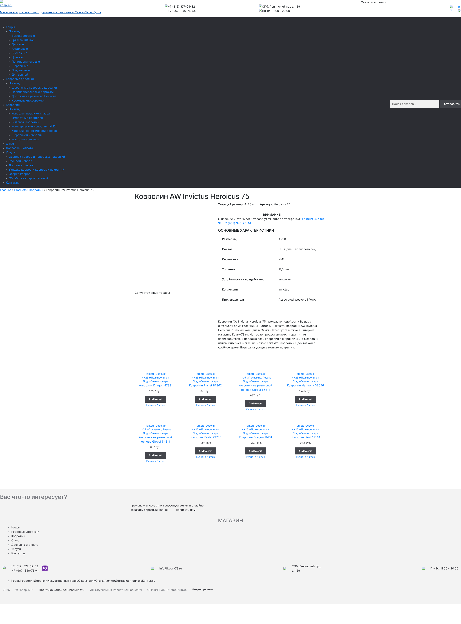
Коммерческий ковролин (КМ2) (34, 126)
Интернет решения (203, 589)
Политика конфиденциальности (61, 590)
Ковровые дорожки (20, 79)
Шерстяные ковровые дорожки (34, 87)
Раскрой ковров (20, 161)
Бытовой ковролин (25, 122)
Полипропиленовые (26, 61)
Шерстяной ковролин (27, 135)
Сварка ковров (19, 174)
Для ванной (20, 74)
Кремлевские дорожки (28, 100)
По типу (14, 31)
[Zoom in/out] (22, 607)
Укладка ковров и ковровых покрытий (36, 169)
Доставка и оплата (19, 148)
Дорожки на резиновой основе (34, 96)
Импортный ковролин (27, 118)
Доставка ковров (21, 165)
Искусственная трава (62, 580)
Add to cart (155, 399)
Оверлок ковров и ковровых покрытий (37, 156)
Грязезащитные (23, 40)
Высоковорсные (23, 35)
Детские (18, 44)
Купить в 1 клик (155, 405)
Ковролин (13, 105)
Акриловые (20, 48)
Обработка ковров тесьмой (28, 178)
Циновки (18, 57)
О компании (86, 580)
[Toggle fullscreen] (13, 607)
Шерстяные (20, 66)
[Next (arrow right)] (13, 612)
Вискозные (19, 53)
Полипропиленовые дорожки (33, 92)
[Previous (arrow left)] (4, 612)
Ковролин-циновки (25, 139)
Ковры (10, 27)
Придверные (21, 70)
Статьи (100, 580)
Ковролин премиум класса (31, 113)
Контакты (12, 182)
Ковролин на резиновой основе (34, 130)
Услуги (10, 152)
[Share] (13, 617)
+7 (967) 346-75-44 (237, 223)
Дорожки (40, 580)
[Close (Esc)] (4, 607)
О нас (10, 143)
